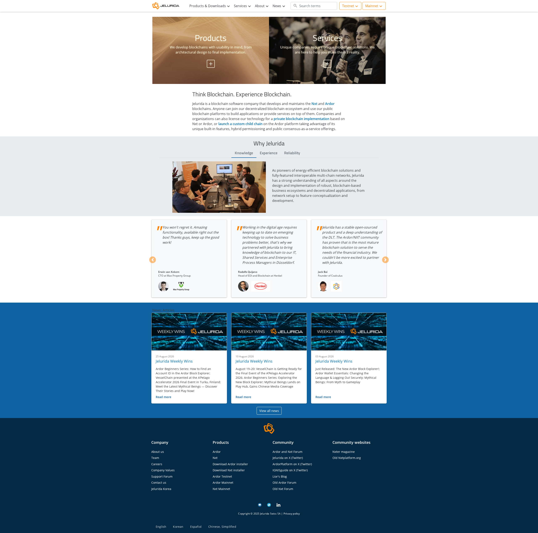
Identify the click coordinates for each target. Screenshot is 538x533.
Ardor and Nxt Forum (287, 452)
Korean (178, 527)
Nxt (314, 103)
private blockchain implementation (301, 118)
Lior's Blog (280, 476)
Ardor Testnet (222, 476)
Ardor (330, 103)
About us (157, 452)
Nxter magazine (343, 452)
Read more (163, 397)
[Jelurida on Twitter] (269, 504)
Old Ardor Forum (284, 483)
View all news (269, 411)
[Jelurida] (269, 428)
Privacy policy (292, 513)
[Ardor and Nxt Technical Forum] (260, 504)
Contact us (158, 483)
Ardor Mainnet (223, 483)
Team (155, 458)
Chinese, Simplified (222, 527)
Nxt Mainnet (221, 489)
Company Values (163, 470)
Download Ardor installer (230, 464)
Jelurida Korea (161, 489)
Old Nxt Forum (283, 489)
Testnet (348, 6)
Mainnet (371, 6)
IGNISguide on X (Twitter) (290, 470)
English (161, 527)
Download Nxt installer (229, 470)
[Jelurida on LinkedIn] (278, 504)
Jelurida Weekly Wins (174, 361)
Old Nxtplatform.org (346, 458)
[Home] (168, 6)
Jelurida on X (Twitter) (288, 458)
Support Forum (162, 476)
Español (196, 527)
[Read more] (189, 331)
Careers (156, 464)
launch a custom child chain (240, 123)
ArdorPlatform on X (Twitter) (292, 464)
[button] (152, 259)
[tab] (243, 153)
